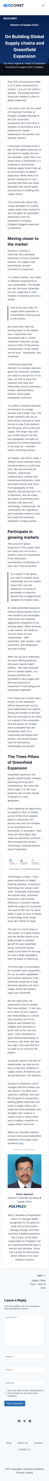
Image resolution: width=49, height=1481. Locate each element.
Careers (38, 1443)
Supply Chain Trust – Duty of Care (38, 1282)
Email (9, 1369)
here (21, 1143)
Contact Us (24, 1449)
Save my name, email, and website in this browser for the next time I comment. (25, 1393)
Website (10, 1383)
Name (10, 1356)
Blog (8, 1443)
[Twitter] (24, 1421)
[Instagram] (29, 1421)
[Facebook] (19, 1421)
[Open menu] (43, 5)
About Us (22, 1443)
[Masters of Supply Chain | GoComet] (13, 5)
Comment (12, 1317)
